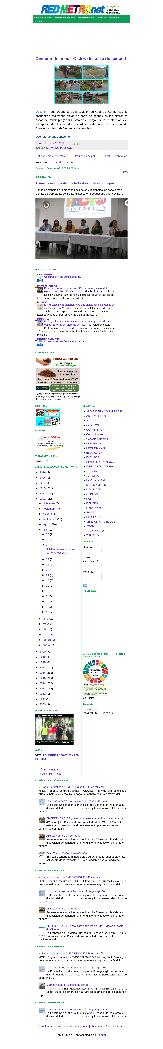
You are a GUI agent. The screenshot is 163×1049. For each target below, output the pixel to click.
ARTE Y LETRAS (96, 415)
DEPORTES (93, 443)
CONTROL (93, 425)
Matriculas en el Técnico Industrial (67, 984)
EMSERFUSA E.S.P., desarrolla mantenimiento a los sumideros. (85, 818)
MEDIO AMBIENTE (98, 484)
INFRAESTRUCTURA (99, 466)
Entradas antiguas (116, 156)
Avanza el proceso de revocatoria (66, 852)
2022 (43, 493)
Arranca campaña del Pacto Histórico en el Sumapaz (75, 183)
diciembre (49, 503)
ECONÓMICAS (95, 448)
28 (48, 544)
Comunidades (94, 434)
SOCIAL (91, 526)
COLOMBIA (114, 17)
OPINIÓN (92, 494)
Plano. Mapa (94, 507)
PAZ (88, 498)
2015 (43, 677)
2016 (43, 672)
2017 (43, 667)
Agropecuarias (95, 420)
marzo (47, 634)
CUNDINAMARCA (86, 17)
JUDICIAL (92, 471)
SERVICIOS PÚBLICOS (59, 148)
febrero (47, 639)
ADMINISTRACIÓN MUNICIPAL (105, 411)
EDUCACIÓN (94, 452)
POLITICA (92, 503)
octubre (48, 513)
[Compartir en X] (76, 144)
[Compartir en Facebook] (77, 144)
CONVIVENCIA (95, 429)
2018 (43, 662)
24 (48, 569)
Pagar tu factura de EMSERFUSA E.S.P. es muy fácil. (74, 786)
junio (46, 618)
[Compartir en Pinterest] (79, 144)
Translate (107, 712)
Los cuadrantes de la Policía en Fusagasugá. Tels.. (77, 801)
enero (47, 645)
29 (48, 539)
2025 (43, 477)
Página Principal (85, 156)
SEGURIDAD (94, 517)
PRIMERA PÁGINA (43, 17)
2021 (43, 498)
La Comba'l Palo (96, 480)
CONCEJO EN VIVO (51, 774)
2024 (43, 482)
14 (48, 580)
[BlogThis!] (74, 144)
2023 (43, 488)
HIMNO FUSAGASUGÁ (100, 461)
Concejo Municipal (97, 438)
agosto (47, 524)
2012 (43, 693)
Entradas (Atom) (63, 162)
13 (48, 585)
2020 (43, 651)
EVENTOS (92, 457)
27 (48, 559)
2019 (43, 656)
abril (46, 629)
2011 (43, 699)
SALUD (90, 512)
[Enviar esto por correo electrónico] (73, 144)
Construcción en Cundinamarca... (63, 276)
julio (45, 529)
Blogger (101, 1034)
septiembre (50, 519)
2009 (43, 704)
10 (48, 590)
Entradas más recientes (50, 156)
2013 (43, 688)
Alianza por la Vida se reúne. (63, 835)
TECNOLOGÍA (95, 530)
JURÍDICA (92, 475)
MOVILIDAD (93, 489)
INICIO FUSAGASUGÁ (65, 17)
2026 (43, 472)
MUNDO (38, 21)
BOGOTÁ (102, 17)
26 (48, 564)
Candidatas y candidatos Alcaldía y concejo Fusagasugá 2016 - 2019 (81, 1026)
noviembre (49, 508)
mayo (46, 623)
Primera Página (47, 285)
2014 (43, 683)
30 (48, 534)
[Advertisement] (81, 41)
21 (48, 575)
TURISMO (92, 535)
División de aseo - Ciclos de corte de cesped (80, 58)
